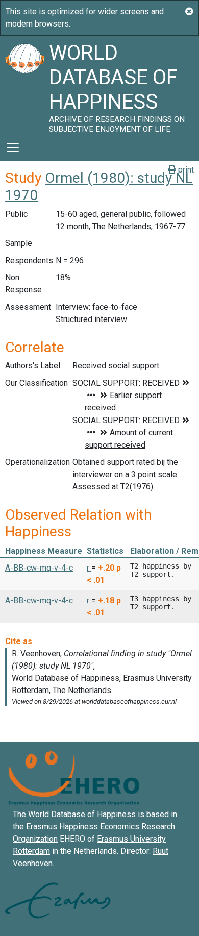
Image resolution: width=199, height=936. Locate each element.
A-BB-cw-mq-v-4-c (39, 568)
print (185, 170)
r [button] (89, 568)
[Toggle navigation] (12, 147)
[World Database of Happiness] (24, 85)
